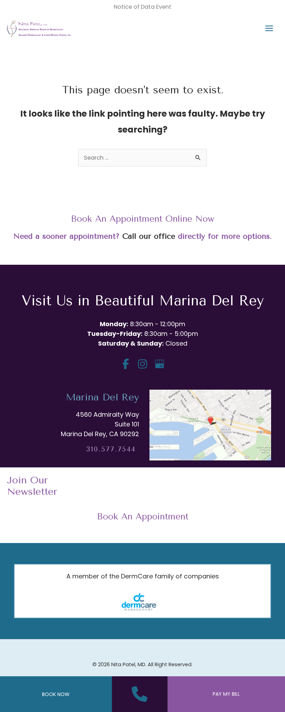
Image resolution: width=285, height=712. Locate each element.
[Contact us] (139, 694)
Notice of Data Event (142, 7)
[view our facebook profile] (125, 364)
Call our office (148, 236)
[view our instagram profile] (142, 364)
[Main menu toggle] (269, 28)
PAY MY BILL (226, 693)
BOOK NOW (56, 694)
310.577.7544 (111, 449)
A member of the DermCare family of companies (142, 576)
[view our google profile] (160, 364)
